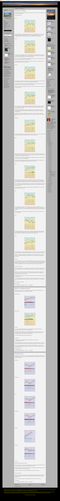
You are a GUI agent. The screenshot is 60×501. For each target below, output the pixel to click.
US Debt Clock (5, 76)
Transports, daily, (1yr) (6, 87)
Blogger (34, 494)
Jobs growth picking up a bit (10, 54)
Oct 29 (50, 148)
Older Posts (43, 484)
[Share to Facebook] (31, 285)
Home (30, 484)
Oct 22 (50, 155)
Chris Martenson (49, 84)
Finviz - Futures (6, 39)
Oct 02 (50, 180)
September (50, 183)
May (49, 188)
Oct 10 (50, 167)
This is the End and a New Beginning (8, 59)
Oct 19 (50, 157)
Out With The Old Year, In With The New (53, 59)
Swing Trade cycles (7, 62)
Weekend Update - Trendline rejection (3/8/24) (53, 53)
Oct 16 (50, 161)
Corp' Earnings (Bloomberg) (7, 72)
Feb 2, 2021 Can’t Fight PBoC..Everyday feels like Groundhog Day (51, 70)
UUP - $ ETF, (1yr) (6, 84)
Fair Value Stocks (50, 32)
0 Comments (25, 481)
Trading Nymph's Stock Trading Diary (51, 68)
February (50, 191)
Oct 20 (50, 156)
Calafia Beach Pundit (7, 53)
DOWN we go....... (7, 62)
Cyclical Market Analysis (51, 100)
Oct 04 (50, 178)
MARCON (49, 37)
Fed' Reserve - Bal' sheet (7, 71)
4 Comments (25, 350)
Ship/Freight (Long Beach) (7, 75)
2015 (48, 137)
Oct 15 (50, 162)
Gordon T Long (49, 80)
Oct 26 (50, 150)
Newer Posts (17, 484)
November (50, 143)
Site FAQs (5, 25)
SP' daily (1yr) (5, 80)
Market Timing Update (51, 51)
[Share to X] (30, 285)
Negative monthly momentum (53, 28)
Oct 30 (50, 147)
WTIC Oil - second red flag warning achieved (22, 288)
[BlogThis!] (29, 285)
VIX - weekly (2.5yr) (6, 83)
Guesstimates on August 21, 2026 (8, 45)
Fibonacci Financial (7, 47)
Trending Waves (50, 62)
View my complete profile (50, 128)
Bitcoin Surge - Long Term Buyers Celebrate (53, 96)
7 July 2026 (9, 48)
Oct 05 (50, 177)
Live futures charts (6, 40)
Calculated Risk (7, 58)
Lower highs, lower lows (53, 33)
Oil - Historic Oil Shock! (53, 101)
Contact (5, 28)
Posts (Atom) (19, 486)
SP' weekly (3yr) (6, 81)
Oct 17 (50, 160)
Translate (9, 36)
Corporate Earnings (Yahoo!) (7, 73)
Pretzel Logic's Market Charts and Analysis (51, 46)
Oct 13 (50, 163)
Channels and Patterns (51, 57)
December (50, 142)
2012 (48, 141)
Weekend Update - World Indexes (20, 10)
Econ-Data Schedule (6, 70)
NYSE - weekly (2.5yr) (6, 86)
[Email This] (29, 285)
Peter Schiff (48, 83)
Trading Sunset (50, 21)
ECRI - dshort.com (6, 74)
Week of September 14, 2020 (53, 107)
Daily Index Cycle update (19, 353)
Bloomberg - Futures (6, 41)
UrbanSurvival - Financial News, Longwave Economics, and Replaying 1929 (51, 91)
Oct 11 (50, 166)
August (49, 184)
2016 (48, 136)
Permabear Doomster (7, 4)
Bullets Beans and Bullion (51, 111)
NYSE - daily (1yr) (6, 85)
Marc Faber (48, 82)
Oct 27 (50, 149)
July (49, 185)
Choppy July (52, 38)
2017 (48, 135)
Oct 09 (50, 168)
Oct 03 (50, 179)
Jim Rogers (48, 81)
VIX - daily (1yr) (6, 82)
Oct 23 (50, 154)
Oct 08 (50, 169)
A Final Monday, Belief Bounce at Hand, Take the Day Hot (51, 92)
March (49, 190)
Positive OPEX (52, 22)
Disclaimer (5, 27)
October (50, 144)
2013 (48, 140)
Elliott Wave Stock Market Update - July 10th (53, 64)
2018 (48, 134)
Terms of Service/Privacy (7, 26)
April (49, 189)
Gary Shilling (48, 85)
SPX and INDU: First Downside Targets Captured (53, 48)
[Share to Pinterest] (32, 285)
